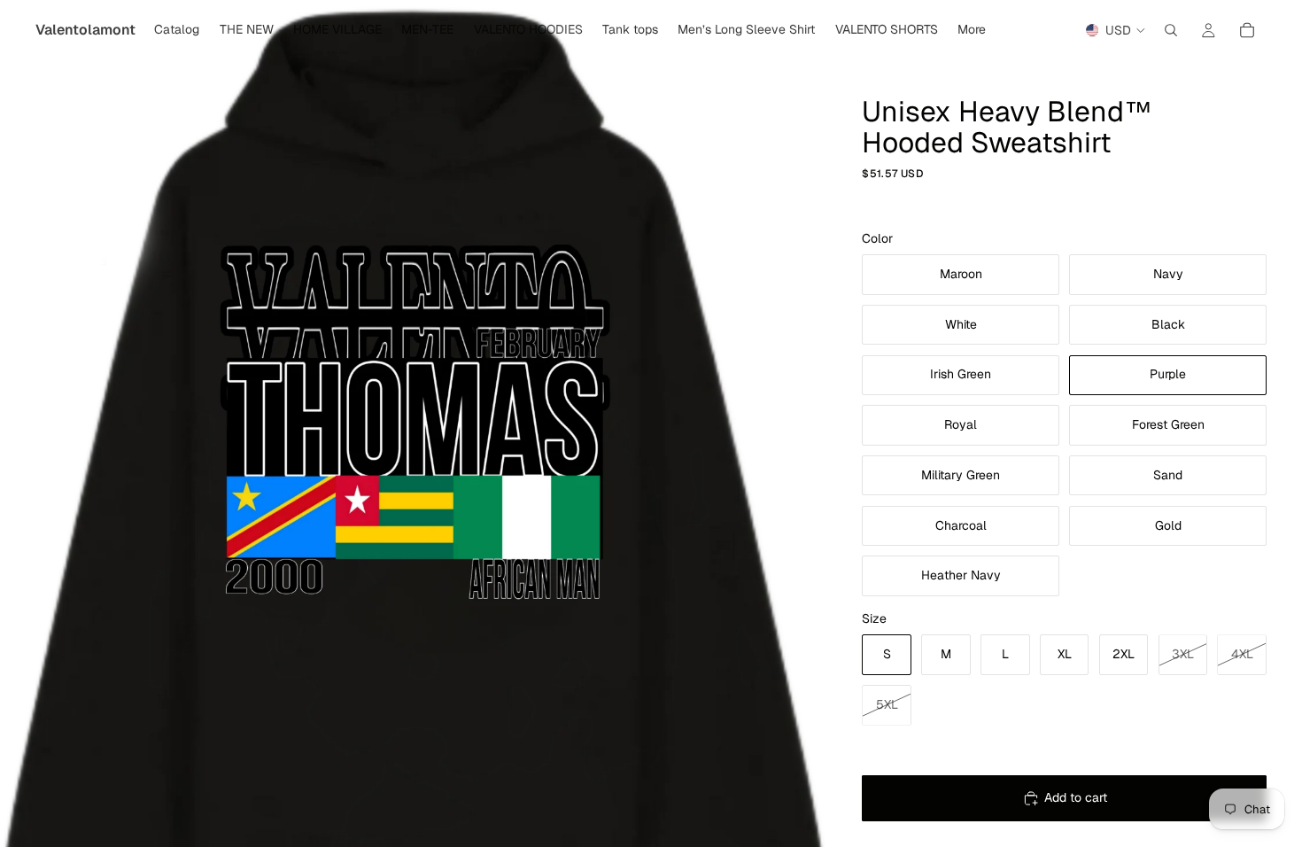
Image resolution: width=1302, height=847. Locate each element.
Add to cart (1075, 797)
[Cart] (1247, 30)
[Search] (1170, 30)
